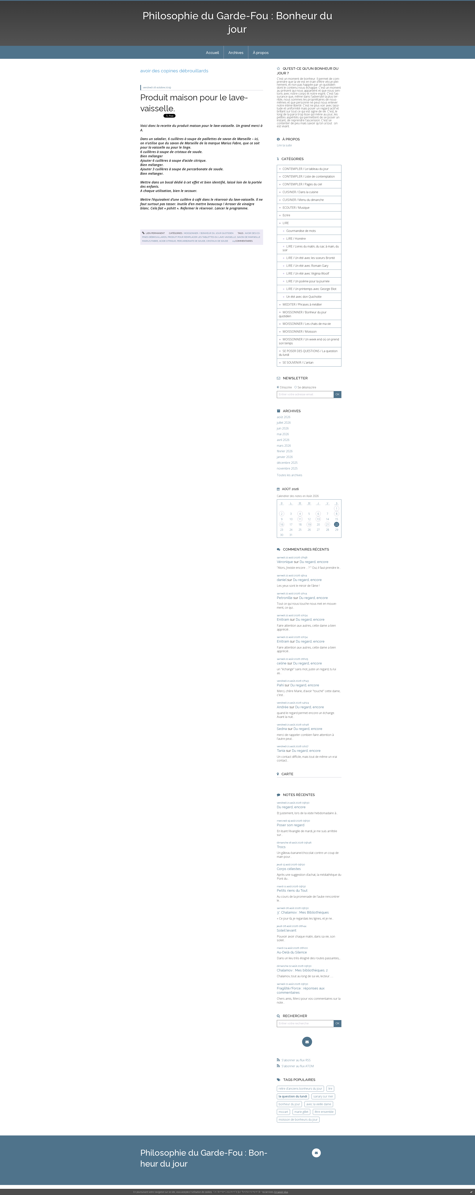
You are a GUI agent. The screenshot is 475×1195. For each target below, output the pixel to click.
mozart (283, 1112)
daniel (281, 580)
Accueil (212, 52)
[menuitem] (212, 52)
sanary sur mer (323, 1096)
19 (309, 524)
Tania (281, 751)
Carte (287, 774)
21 (327, 524)
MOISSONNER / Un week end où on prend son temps (309, 341)
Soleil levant (286, 930)
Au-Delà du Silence (292, 952)
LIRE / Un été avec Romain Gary (307, 266)
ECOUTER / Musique (296, 208)
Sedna (282, 729)
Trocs (281, 847)
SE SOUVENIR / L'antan (298, 362)
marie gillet (301, 1112)
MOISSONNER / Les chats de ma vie (307, 324)
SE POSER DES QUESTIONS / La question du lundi (308, 353)
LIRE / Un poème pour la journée (308, 281)
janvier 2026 (285, 457)
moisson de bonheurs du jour (298, 1119)
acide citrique (167, 241)
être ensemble (324, 1112)
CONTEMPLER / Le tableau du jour (306, 169)
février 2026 (285, 451)
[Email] (307, 1042)
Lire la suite (284, 145)
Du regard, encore (314, 562)
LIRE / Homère (296, 239)
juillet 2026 (284, 423)
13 (318, 519)
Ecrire (286, 215)
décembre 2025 (287, 463)
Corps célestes (289, 869)
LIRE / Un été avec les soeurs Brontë (310, 258)
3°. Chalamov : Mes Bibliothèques (303, 912)
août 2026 (283, 417)
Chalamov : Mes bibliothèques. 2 (302, 970)
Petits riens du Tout (292, 890)
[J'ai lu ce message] (471, 1191)
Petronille (284, 598)
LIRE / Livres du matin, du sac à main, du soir (311, 248)
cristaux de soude (217, 241)
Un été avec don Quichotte (304, 297)
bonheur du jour (289, 1104)
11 (300, 519)
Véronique (285, 562)
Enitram (283, 619)
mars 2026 (284, 446)
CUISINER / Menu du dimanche (303, 200)
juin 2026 (283, 428)
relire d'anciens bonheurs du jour (300, 1088)
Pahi (280, 685)
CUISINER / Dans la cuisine (300, 192)
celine (281, 663)
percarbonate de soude (191, 241)
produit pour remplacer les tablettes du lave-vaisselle (202, 237)
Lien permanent (155, 233)
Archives (235, 52)
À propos (261, 52)
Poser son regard (290, 825)
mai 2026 (283, 434)
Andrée (283, 707)
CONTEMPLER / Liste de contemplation (309, 176)
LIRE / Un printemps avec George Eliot (311, 289)
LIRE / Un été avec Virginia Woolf (307, 273)
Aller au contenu (12, 3)
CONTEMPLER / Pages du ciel (302, 184)
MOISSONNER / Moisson (300, 331)
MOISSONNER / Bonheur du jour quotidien (208, 233)
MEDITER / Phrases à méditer (302, 304)
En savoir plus (281, 1192)
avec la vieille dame (318, 1104)
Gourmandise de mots (301, 231)
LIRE (286, 223)
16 (281, 524)
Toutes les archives (289, 475)
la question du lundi (293, 1096)
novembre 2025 (287, 468)
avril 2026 (283, 440)
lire (330, 1088)
